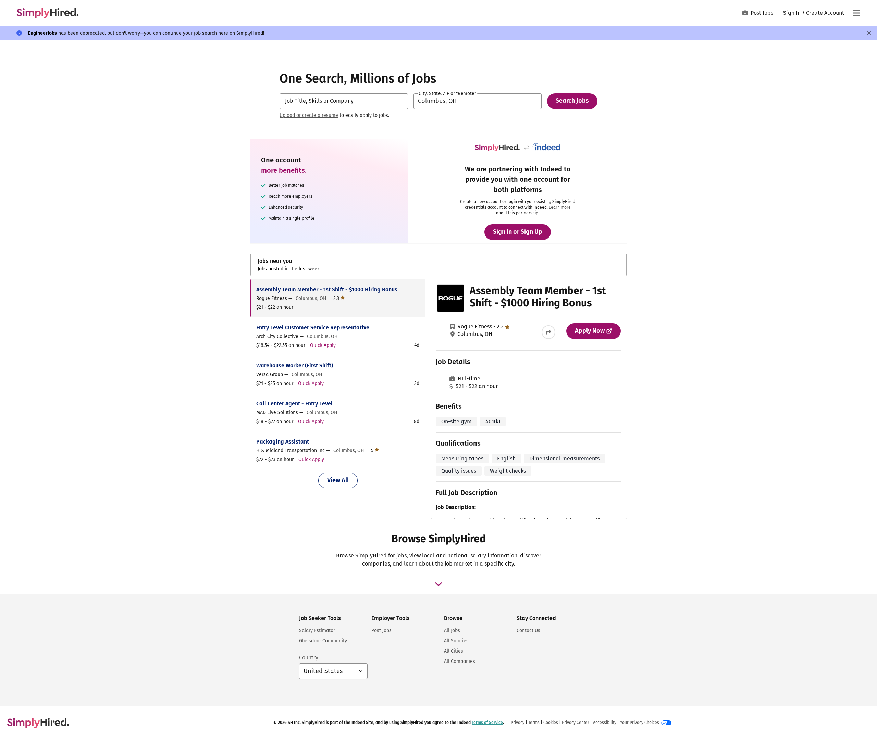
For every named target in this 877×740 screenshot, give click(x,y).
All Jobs (452, 630)
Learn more (560, 207)
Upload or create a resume (309, 115)
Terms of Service (487, 722)
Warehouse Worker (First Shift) (294, 365)
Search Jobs (572, 101)
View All (338, 480)
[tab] (438, 265)
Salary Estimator (317, 630)
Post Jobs (762, 13)
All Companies (459, 661)
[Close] (868, 32)
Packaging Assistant (282, 441)
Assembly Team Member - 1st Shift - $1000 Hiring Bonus (326, 289)
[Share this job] (548, 332)
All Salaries (456, 641)
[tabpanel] (438, 399)
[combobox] (344, 101)
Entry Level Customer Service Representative (312, 327)
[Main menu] (856, 13)
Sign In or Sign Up (517, 231)
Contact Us (528, 630)
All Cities (453, 651)
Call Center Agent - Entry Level (294, 403)
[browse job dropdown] (438, 584)
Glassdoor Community (323, 641)
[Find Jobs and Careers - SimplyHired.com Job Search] (47, 13)
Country (308, 657)
